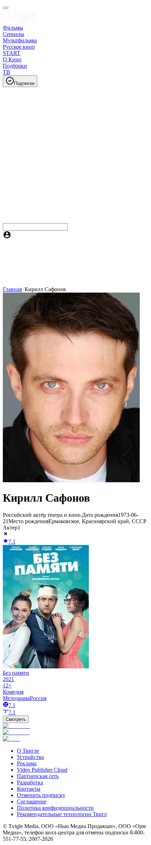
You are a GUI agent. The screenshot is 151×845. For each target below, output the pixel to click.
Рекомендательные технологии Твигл (62, 814)
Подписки (24, 83)
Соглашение (31, 801)
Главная (12, 289)
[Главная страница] (20, 21)
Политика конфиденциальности (55, 808)
